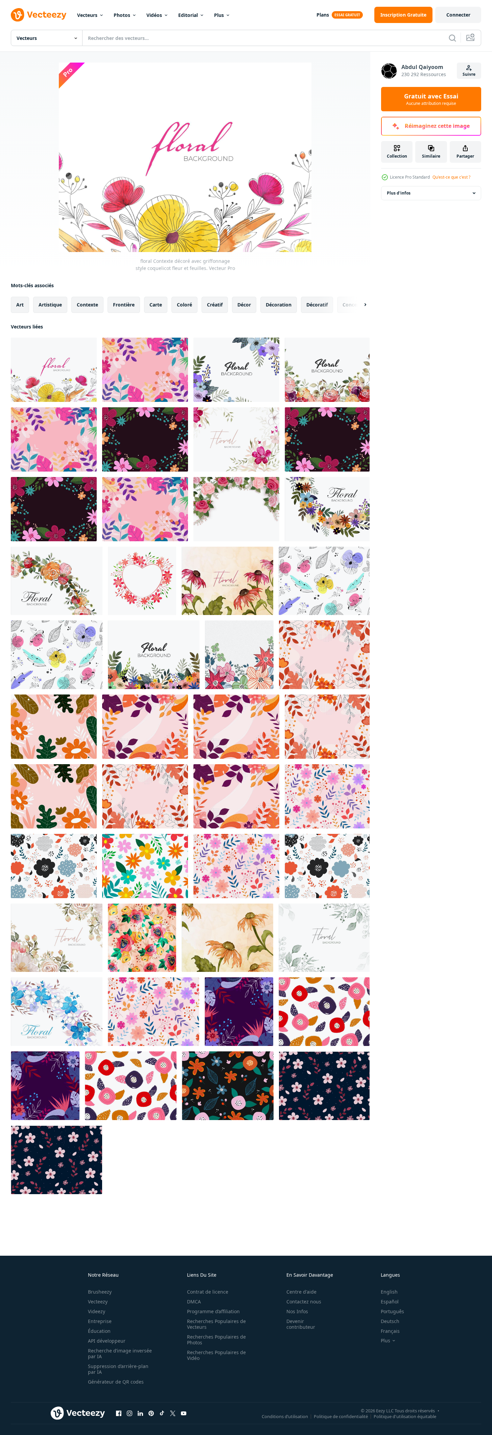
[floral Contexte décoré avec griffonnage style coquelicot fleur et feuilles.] (54, 370)
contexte (87, 304)
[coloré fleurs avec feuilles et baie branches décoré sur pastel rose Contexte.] (145, 370)
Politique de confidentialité (341, 1416)
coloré (184, 304)
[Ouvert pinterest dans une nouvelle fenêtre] (151, 1413)
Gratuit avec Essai (431, 99)
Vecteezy (98, 1301)
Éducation (99, 1331)
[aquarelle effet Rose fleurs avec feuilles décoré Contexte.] (142, 938)
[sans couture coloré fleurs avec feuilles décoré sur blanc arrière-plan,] (145, 866)
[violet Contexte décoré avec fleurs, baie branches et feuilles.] (239, 1011)
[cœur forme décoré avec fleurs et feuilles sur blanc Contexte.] (142, 581)
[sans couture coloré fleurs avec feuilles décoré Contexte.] (228, 1085)
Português (392, 1311)
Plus (219, 15)
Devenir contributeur (300, 1324)
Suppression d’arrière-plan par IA (118, 1369)
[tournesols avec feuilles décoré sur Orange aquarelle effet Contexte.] (227, 581)
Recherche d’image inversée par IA (120, 1353)
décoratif (317, 304)
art (20, 304)
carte (155, 304)
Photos (122, 15)
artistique (50, 304)
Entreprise (100, 1321)
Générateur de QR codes (116, 1382)
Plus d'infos (399, 193)
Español (390, 1301)
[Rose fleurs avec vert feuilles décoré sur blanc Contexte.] (236, 509)
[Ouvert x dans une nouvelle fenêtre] (172, 1413)
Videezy (96, 1311)
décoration (278, 304)
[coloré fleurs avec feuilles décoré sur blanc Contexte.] (236, 370)
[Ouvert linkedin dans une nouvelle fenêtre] (140, 1413)
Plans (323, 15)
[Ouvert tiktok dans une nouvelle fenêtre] (162, 1413)
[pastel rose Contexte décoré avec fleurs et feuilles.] (54, 726)
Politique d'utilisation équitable (405, 1416)
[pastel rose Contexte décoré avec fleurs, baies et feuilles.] (145, 726)
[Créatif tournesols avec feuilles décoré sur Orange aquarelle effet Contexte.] (227, 938)
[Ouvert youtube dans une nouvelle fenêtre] (183, 1413)
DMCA (194, 1301)
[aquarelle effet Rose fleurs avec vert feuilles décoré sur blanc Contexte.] (327, 370)
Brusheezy (100, 1292)
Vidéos (154, 15)
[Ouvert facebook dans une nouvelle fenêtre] (118, 1413)
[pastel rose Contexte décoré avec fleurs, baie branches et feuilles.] (324, 654)
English (389, 1292)
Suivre (469, 74)
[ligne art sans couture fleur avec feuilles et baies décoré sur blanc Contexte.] (324, 581)
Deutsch (390, 1321)
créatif (214, 304)
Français (390, 1331)
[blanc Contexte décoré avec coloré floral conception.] (327, 509)
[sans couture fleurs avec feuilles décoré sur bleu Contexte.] (324, 1085)
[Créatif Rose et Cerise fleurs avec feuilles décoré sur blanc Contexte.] (56, 938)
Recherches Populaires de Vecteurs (216, 1324)
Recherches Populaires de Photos (216, 1340)
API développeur (106, 1341)
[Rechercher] (452, 38)
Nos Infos (297, 1311)
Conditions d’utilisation (285, 1416)
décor (244, 304)
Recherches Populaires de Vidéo (216, 1355)
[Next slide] (359, 305)
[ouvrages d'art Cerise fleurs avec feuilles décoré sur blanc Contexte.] (236, 439)
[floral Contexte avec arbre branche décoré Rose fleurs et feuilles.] (56, 581)
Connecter (458, 15)
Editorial (188, 15)
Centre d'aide (301, 1292)
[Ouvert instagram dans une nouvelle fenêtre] (129, 1413)
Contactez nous (303, 1301)
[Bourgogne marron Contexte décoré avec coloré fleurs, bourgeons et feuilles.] (145, 439)
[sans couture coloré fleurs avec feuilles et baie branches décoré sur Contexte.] (327, 796)
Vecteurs (87, 15)
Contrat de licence (207, 1292)
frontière (124, 304)
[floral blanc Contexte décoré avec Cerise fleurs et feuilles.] (56, 1011)
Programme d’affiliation (213, 1311)
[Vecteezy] (38, 15)
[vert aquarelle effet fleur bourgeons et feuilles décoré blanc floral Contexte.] (324, 938)
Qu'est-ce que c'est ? (451, 177)
